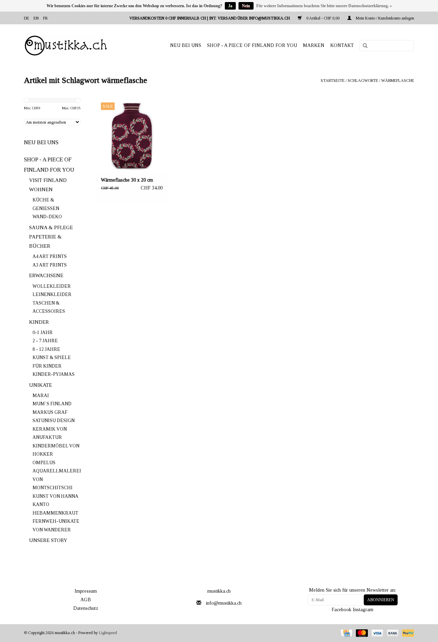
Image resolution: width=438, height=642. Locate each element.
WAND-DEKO (47, 216)
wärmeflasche (397, 80)
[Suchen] (362, 46)
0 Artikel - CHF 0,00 (322, 18)
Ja (230, 5)
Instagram (363, 609)
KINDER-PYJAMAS (54, 374)
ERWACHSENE (46, 275)
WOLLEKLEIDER (52, 286)
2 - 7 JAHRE (45, 340)
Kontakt (342, 45)
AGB (85, 599)
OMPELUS (44, 462)
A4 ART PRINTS (50, 256)
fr (45, 18)
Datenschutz (85, 608)
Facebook (341, 609)
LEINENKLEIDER (52, 294)
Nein (246, 5)
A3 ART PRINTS (50, 265)
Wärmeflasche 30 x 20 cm (127, 180)
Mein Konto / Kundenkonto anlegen (384, 18)
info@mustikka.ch (224, 603)
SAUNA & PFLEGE (51, 227)
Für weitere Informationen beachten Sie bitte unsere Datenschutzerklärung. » (324, 5)
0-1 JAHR (43, 332)
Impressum (86, 591)
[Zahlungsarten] (345, 632)
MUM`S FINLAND (52, 403)
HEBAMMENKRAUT (55, 513)
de (26, 18)
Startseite (333, 80)
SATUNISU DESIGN (54, 420)
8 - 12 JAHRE (46, 349)
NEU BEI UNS (185, 45)
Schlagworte (363, 80)
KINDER (39, 322)
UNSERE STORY (48, 540)
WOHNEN (41, 189)
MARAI (41, 395)
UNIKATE (40, 385)
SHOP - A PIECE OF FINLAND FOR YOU (252, 45)
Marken (313, 45)
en (36, 18)
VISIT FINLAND (48, 180)
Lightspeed (108, 632)
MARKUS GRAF (50, 412)
